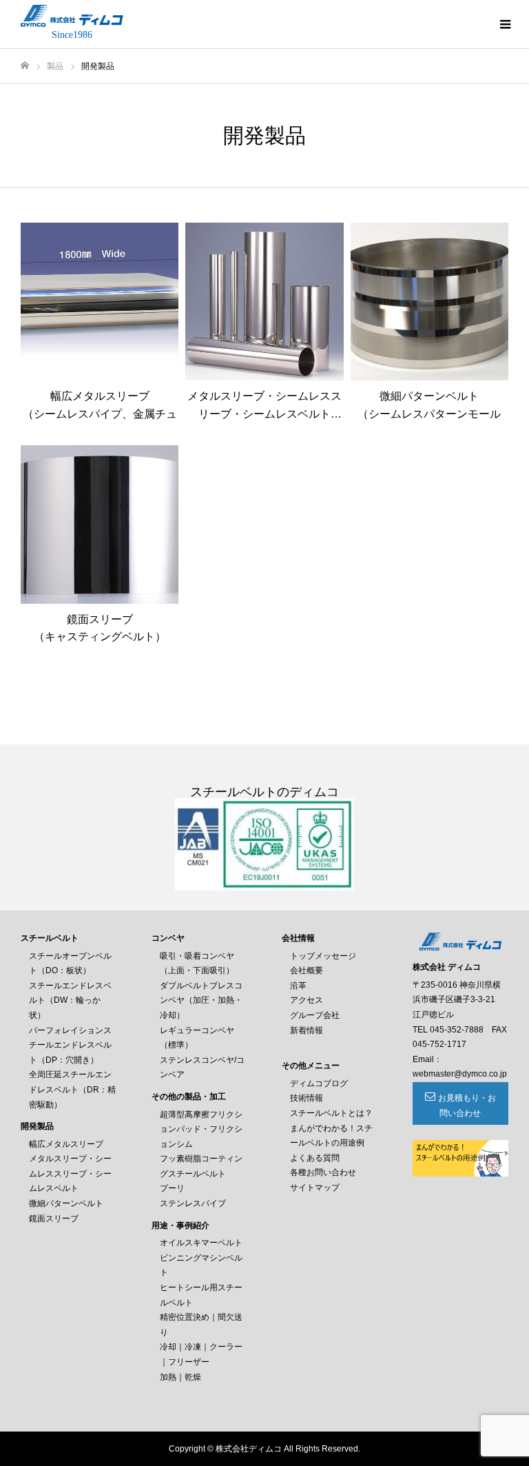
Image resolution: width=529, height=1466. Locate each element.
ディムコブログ (319, 1083)
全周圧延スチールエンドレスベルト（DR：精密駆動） (72, 1089)
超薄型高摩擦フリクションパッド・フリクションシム (201, 1129)
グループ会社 (315, 1015)
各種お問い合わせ (323, 1172)
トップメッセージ (323, 956)
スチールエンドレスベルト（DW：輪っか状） (70, 1000)
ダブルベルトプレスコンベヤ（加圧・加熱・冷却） (201, 1000)
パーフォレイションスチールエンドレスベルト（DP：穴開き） (70, 1045)
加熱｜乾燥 (180, 1377)
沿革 (298, 985)
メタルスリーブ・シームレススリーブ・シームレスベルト (70, 1173)
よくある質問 (315, 1158)
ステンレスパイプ (193, 1203)
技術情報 (306, 1098)
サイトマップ (315, 1187)
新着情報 (306, 1030)
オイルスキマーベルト (201, 1243)
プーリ (172, 1188)
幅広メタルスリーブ (66, 1144)
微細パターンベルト (66, 1203)
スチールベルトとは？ (331, 1113)
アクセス (306, 1000)
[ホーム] (25, 65)
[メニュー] (505, 24)
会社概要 (306, 970)
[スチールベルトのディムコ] (72, 16)
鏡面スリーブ (54, 1218)
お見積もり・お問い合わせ (467, 1105)
